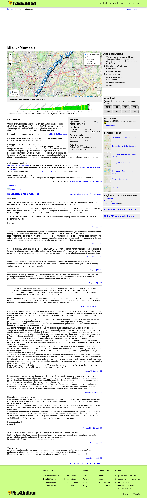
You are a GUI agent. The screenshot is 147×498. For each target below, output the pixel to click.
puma (87, 371)
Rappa (88, 257)
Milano (107, 201)
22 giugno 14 (97, 283)
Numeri (86, 482)
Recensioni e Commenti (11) (23, 193)
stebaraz (87, 227)
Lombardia (11, 9)
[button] (36, 94)
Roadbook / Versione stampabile (121, 209)
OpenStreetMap (88, 96)
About (85, 471)
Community (104, 471)
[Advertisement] (73, 27)
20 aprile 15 (97, 270)
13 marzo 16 (97, 257)
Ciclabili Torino (70, 486)
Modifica (12, 185)
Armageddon (87, 428)
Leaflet (79, 96)
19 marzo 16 (97, 244)
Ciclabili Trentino (50, 486)
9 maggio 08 (97, 443)
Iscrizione (102, 476)
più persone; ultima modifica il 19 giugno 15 (86, 181)
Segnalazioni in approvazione (127, 479)
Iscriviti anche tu (110, 126)
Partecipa (119, 471)
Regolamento (95, 194)
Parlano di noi (88, 479)
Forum (131, 3)
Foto (123, 3)
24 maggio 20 (97, 227)
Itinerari (114, 3)
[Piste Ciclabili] (22, 5)
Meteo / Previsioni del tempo (119, 216)
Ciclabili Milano (70, 479)
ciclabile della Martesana (57, 134)
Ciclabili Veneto (49, 479)
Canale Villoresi (46, 171)
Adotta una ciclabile (123, 489)
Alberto (89, 458)
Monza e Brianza (111, 203)
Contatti (136, 494)
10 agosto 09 (97, 392)
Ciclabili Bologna (71, 482)
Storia (85, 476)
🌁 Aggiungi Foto (14, 189)
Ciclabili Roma (70, 476)
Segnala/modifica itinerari (125, 476)
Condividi (102, 3)
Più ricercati (48, 471)
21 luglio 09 (97, 428)
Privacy (126, 494)
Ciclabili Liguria (49, 482)
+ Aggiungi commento (79, 194)
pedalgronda (84, 306)
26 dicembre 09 (96, 306)
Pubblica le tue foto (123, 482)
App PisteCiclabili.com (124, 486)
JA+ (89, 244)
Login (101, 479)
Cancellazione (104, 486)
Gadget (86, 486)
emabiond (87, 392)
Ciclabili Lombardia (51, 476)
